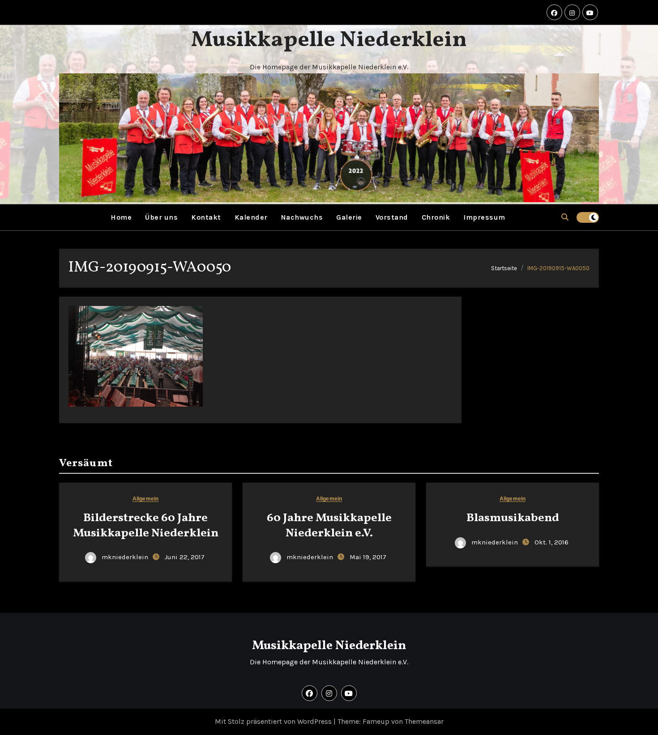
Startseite (504, 268)
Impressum (484, 217)
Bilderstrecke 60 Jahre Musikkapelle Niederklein (145, 525)
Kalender (251, 217)
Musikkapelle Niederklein (329, 40)
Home (121, 217)
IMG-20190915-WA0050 (558, 268)
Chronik (436, 217)
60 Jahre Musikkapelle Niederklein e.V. (329, 525)
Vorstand (392, 217)
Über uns (161, 217)
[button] (565, 217)
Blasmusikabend (512, 518)
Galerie (349, 217)
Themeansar (424, 721)
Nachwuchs (302, 217)
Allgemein (145, 499)
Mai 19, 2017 (368, 557)
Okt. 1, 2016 (551, 542)
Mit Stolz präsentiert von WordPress (274, 721)
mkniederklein (125, 557)
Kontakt (206, 217)
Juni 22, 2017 (185, 557)
